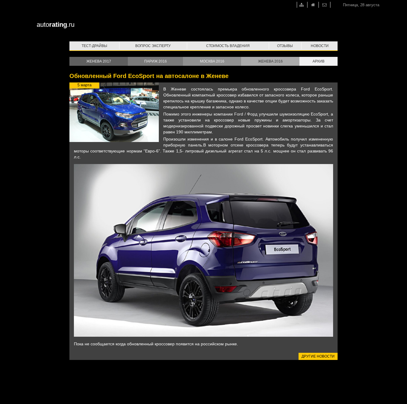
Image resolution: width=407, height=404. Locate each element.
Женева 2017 (98, 61)
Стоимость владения (228, 46)
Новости (320, 46)
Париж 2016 (155, 61)
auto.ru (55, 24)
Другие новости (318, 356)
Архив (318, 61)
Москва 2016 (212, 61)
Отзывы (285, 46)
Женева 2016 (270, 61)
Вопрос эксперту (153, 46)
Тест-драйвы (94, 46)
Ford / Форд (245, 114)
